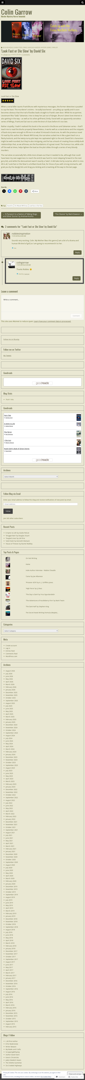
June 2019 (9, 903)
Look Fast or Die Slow (10, 96)
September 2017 (12, 959)
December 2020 (11, 854)
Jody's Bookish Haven (13, 1060)
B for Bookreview (12, 1044)
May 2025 (9, 711)
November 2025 (11, 695)
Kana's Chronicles (12, 1057)
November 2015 (11, 1016)
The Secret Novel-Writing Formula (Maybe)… (42, 613)
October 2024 (11, 730)
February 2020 (11, 881)
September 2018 (12, 927)
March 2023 (10, 781)
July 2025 (9, 706)
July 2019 (9, 900)
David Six (10, 206)
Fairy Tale (7, 415)
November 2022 (11, 792)
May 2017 (9, 967)
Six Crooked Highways (14, 1065)
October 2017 (11, 957)
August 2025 (10, 703)
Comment (76, 316)
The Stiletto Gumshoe (14, 1063)
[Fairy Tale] (79, 417)
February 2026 (11, 687)
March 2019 (10, 911)
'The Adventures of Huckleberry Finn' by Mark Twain (45, 600)
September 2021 (12, 830)
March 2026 (10, 684)
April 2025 (9, 714)
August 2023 (10, 768)
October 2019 (11, 892)
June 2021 (9, 838)
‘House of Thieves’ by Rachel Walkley (19, 544)
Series (49, 47)
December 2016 (11, 981)
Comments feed (11, 654)
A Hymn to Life (9, 424)
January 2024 (10, 754)
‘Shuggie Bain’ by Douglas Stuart (17, 536)
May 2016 (9, 1000)
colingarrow (6, 54)
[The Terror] (79, 434)
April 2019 (9, 908)
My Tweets (7, 356)
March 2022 (10, 814)
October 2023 (11, 762)
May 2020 (9, 873)
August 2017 (10, 962)
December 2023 (11, 757)
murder (37, 47)
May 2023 (9, 776)
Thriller (55, 47)
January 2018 (10, 948)
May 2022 (9, 808)
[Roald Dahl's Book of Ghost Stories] (79, 451)
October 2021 (11, 827)
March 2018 (10, 943)
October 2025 (11, 698)
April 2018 (9, 940)
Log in (8, 648)
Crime (25, 47)
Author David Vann (13, 1055)
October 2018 (11, 924)
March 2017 (10, 973)
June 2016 (9, 997)
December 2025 (11, 692)
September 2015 (12, 1021)
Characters (17, 47)
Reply (77, 252)
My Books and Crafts (13, 1049)
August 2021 (10, 833)
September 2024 (12, 733)
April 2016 (9, 1002)
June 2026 (9, 676)
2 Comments (26, 54)
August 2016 (10, 992)
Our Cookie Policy (46, 1077)
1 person (26, 274)
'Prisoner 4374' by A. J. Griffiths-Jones (39, 582)
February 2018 (11, 946)
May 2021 (9, 841)
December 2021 (11, 822)
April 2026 (9, 682)
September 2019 (12, 895)
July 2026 (9, 674)
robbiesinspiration (21, 233)
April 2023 (9, 779)
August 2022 (10, 800)
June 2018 (9, 935)
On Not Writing (31, 558)
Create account (11, 645)
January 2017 (10, 978)
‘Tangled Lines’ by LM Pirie (15, 538)
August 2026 (10, 671)
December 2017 (11, 951)
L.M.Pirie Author (12, 1041)
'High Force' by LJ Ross (34, 588)
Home (28, 564)
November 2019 (11, 889)
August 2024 (10, 735)
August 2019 (10, 897)
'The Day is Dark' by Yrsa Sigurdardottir (40, 594)
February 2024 (11, 752)
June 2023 (9, 773)
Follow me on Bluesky (11, 339)
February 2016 (11, 1008)
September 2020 (12, 862)
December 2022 (11, 789)
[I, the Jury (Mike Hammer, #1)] (79, 442)
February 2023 (11, 784)
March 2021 (10, 846)
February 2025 (11, 719)
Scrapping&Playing (13, 1052)
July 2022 (9, 803)
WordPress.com (11, 656)
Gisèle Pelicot (9, 426)
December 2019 (11, 886)
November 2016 (11, 983)
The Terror (8, 432)
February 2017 (11, 975)
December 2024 (11, 725)
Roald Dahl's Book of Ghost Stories (16, 449)
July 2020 (9, 868)
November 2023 (11, 760)
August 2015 (10, 1024)
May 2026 (9, 679)
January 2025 (10, 722)
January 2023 (10, 787)
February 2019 (11, 913)
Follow (8, 511)
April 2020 (9, 876)
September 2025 (12, 701)
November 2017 (11, 954)
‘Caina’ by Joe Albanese (34, 576)
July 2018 (9, 932)
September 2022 (12, 797)
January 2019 (10, 916)
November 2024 (11, 727)
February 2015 (11, 1027)
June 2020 (9, 870)
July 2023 (9, 771)
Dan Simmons (9, 434)
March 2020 (10, 878)
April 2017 (9, 970)
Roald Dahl (8, 451)
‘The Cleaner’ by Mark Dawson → (68, 214)
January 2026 (10, 690)
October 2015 (11, 1019)
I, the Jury (7, 440)
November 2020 (11, 857)
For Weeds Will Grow (21, 206)
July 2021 (9, 835)
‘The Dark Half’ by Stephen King (37, 606)
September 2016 (12, 989)
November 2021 (11, 824)
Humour (30, 47)
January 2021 (10, 851)
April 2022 (9, 811)
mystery (43, 47)
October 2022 (11, 795)
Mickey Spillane (10, 442)
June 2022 (9, 806)
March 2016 (10, 1005)
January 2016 (10, 1010)
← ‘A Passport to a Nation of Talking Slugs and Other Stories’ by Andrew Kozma (20, 215)
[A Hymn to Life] (79, 424)
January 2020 (10, 884)
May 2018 (9, 938)
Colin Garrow (16, 12)
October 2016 (11, 986)
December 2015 (11, 1013)
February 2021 (11, 849)
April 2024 (9, 746)
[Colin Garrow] (42, 31)
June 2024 (9, 741)
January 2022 (10, 819)
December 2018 (11, 919)
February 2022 (11, 816)
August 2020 (10, 865)
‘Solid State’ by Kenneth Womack (18, 541)
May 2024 (9, 744)
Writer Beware (11, 1047)
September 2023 (12, 765)
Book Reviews (8, 47)
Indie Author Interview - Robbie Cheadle (41, 570)
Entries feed (10, 651)
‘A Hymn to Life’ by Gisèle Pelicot (17, 533)
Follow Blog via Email (11, 493)
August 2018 (10, 930)
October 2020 (11, 859)
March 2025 (10, 717)
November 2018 (11, 921)
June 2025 (9, 709)
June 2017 (9, 965)
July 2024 (9, 738)
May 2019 (9, 905)
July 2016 (9, 994)
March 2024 (10, 749)
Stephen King (9, 417)
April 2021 (9, 843)
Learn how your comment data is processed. (52, 321)
